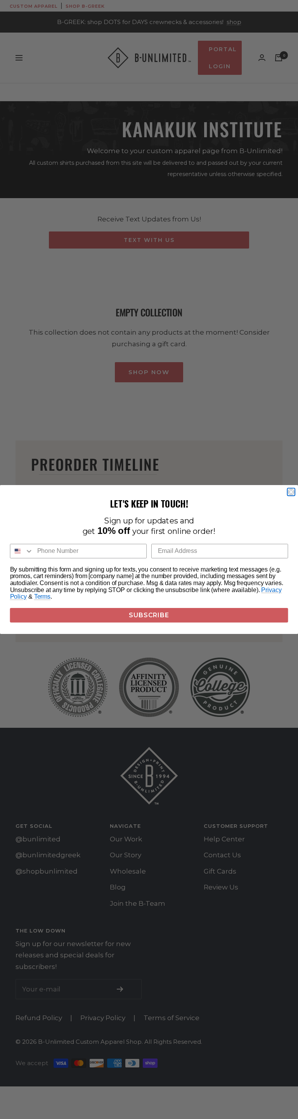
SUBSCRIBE (149, 615)
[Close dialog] (291, 492)
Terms (42, 597)
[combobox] (21, 551)
